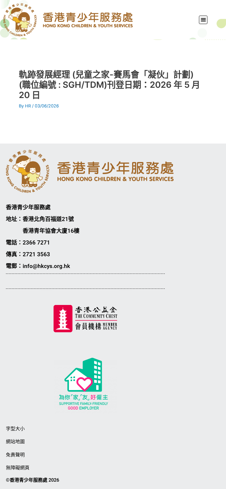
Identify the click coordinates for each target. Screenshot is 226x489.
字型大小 (15, 428)
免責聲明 (15, 455)
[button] (203, 20)
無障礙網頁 (17, 468)
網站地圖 (15, 441)
